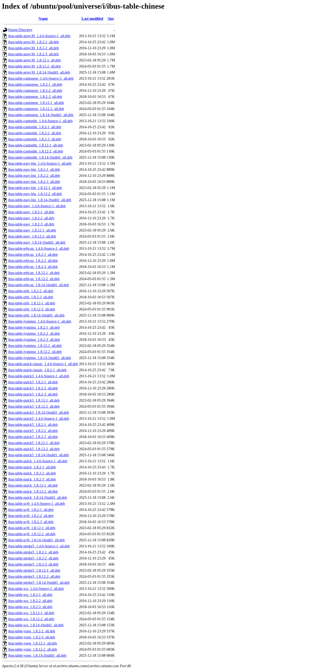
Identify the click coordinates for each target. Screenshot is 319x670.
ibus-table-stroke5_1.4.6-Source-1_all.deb (39, 546)
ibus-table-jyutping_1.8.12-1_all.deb (35, 346)
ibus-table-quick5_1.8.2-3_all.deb (33, 437)
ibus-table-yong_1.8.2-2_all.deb (31, 631)
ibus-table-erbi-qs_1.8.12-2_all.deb (34, 279)
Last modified (92, 19)
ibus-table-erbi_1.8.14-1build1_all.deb (36, 315)
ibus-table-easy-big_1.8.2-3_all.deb (34, 182)
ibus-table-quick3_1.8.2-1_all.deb (33, 382)
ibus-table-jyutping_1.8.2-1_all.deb (34, 327)
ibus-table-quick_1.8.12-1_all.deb (33, 485)
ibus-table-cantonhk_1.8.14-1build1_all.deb (40, 157)
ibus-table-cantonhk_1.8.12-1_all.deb (35, 145)
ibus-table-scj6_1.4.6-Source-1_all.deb (36, 504)
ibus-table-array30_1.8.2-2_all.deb (33, 48)
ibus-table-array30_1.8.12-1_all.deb (34, 60)
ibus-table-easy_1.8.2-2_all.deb (31, 218)
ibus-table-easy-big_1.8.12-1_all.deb (35, 188)
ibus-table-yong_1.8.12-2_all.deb (32, 649)
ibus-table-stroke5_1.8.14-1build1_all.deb (39, 582)
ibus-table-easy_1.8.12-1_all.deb (32, 230)
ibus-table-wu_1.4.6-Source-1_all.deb (36, 589)
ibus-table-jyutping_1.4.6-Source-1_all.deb (39, 321)
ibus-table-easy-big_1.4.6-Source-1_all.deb (39, 163)
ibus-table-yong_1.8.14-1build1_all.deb (37, 655)
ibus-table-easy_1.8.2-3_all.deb (31, 224)
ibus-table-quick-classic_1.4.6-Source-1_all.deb (43, 364)
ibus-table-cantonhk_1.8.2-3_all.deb (34, 139)
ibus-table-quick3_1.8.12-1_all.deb (34, 400)
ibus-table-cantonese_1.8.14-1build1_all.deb (40, 115)
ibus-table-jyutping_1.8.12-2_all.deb (35, 352)
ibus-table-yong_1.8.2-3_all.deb (31, 637)
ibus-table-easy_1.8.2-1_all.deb (31, 212)
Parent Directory (20, 30)
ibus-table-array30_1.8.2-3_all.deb (33, 54)
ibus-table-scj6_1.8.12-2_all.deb (31, 534)
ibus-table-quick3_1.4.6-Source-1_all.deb (38, 376)
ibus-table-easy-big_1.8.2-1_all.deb (34, 169)
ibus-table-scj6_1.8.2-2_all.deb (30, 516)
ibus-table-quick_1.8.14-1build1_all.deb (37, 497)
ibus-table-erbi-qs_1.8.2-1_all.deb (33, 255)
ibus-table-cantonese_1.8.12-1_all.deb (36, 103)
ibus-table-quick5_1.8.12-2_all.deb (34, 449)
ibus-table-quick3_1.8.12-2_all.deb (34, 406)
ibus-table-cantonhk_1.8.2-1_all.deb (34, 127)
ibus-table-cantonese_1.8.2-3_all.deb (35, 97)
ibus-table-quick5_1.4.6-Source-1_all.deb (38, 419)
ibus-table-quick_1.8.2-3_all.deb (32, 479)
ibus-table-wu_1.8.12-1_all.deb (31, 613)
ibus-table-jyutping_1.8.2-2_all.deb (34, 333)
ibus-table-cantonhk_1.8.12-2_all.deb (35, 151)
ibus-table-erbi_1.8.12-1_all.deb (31, 303)
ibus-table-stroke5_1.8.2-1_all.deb (33, 552)
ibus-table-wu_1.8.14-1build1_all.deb (36, 625)
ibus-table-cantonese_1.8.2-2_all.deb (35, 91)
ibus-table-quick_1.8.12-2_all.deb (33, 491)
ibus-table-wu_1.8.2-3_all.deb (30, 607)
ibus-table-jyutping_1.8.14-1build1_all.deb (39, 358)
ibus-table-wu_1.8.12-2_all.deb (31, 619)
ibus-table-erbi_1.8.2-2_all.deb (30, 291)
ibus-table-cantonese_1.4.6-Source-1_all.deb (41, 78)
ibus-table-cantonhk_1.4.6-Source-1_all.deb (40, 121)
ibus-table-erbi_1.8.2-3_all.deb (30, 297)
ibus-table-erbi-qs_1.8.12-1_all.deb (34, 273)
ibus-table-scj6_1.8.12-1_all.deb (31, 528)
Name (43, 19)
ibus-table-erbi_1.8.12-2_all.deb (31, 309)
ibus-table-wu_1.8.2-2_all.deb (30, 601)
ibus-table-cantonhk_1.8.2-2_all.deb (34, 133)
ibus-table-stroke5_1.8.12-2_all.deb (34, 576)
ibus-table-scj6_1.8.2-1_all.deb (30, 510)
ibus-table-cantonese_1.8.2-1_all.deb (35, 84)
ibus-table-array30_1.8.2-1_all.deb (33, 42)
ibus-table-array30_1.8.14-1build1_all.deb (39, 72)
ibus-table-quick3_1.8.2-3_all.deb (33, 394)
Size (111, 19)
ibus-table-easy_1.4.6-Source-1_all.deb (37, 206)
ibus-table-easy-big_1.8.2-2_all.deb (34, 176)
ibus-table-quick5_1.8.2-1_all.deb (33, 425)
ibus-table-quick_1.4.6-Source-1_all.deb (37, 461)
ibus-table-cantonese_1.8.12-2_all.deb (36, 109)
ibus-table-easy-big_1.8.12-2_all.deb (35, 194)
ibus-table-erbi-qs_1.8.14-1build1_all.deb (38, 285)
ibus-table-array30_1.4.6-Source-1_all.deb (39, 36)
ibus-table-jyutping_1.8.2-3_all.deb (34, 340)
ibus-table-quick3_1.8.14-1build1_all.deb (38, 412)
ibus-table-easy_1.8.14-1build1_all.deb (36, 242)
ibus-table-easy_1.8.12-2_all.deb (32, 236)
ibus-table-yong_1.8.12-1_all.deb (32, 643)
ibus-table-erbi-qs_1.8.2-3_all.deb (33, 267)
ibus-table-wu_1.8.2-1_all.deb (30, 595)
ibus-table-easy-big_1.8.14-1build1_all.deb (39, 200)
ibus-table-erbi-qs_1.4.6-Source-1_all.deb (38, 248)
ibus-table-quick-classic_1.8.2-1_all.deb (37, 370)
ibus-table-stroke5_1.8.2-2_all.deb (33, 558)
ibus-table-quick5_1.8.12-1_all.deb (34, 443)
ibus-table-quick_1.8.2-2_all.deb (32, 473)
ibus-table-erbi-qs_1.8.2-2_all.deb (33, 261)
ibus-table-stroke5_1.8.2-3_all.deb (33, 564)
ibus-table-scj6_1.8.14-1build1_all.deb (36, 540)
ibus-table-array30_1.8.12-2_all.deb (34, 66)
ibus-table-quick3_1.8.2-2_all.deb (33, 388)
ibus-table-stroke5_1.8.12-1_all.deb (34, 570)
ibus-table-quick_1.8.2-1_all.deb (32, 467)
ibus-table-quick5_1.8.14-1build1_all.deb (38, 455)
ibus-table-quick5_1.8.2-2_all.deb (33, 431)
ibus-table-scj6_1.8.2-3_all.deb (30, 522)
